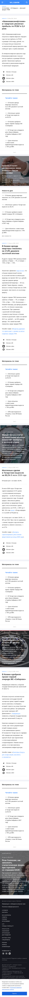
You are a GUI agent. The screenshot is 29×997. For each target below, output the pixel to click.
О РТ (3, 924)
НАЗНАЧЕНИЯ (5, 930)
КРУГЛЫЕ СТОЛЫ (6, 937)
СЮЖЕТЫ (4, 917)
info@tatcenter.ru (6, 950)
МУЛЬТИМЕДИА (6, 921)
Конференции (5, 633)
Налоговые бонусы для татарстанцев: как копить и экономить (13, 755)
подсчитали (20, 270)
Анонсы (4, 6)
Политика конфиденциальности (10, 906)
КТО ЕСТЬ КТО (5, 928)
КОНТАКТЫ (5, 912)
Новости (4, 18)
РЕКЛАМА (4, 942)
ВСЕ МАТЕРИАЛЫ (6, 915)
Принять (14, 993)
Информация (16, 713)
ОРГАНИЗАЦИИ (6, 932)
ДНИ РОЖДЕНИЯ (6, 935)
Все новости (6, 236)
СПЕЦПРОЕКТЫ (6, 939)
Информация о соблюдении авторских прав (13, 904)
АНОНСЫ (4, 944)
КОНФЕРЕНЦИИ (6, 946)
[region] (14, 988)
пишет (13, 510)
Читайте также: (11, 98)
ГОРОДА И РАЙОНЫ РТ (7, 926)
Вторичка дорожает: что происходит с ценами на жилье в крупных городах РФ (13, 331)
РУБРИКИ (4, 919)
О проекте (5, 910)
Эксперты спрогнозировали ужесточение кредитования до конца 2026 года (12, 534)
